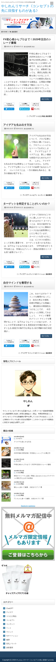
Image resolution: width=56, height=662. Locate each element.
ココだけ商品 (40, 116)
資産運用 (49, 116)
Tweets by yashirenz (28, 506)
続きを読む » (46, 99)
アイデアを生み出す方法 (17, 124)
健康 (8, 640)
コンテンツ (41, 195)
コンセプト (33, 195)
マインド (31, 353)
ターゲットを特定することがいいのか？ (26, 203)
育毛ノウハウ (11, 644)
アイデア (32, 116)
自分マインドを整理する (17, 282)
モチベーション (39, 274)
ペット (8, 628)
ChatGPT (9, 608)
